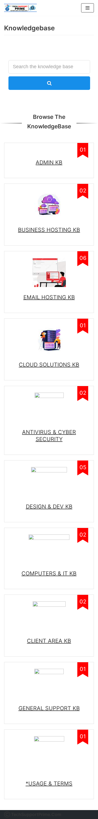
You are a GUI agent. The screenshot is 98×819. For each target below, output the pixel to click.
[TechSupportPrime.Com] (20, 8)
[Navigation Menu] (87, 7)
